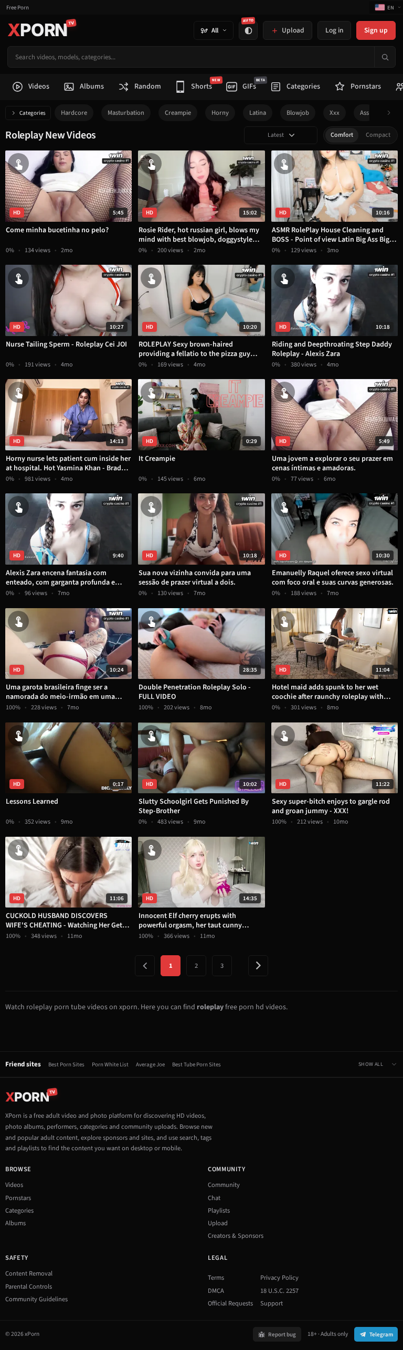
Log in (334, 30)
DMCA (216, 1290)
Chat (214, 1198)
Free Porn (17, 7)
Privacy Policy (279, 1277)
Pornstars (18, 1198)
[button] (391, 113)
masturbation (126, 112)
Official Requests (230, 1303)
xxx (335, 112)
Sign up (376, 30)
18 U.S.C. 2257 (279, 1290)
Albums (15, 1223)
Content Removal (28, 1273)
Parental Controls (28, 1286)
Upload (218, 1223)
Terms (216, 1277)
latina (257, 112)
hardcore (74, 112)
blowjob (298, 112)
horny (220, 112)
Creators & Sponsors (235, 1235)
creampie (178, 112)
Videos (14, 1185)
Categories (32, 113)
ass (364, 112)
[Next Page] (258, 965)
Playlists (219, 1210)
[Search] (384, 57)
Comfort (342, 135)
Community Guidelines (36, 1299)
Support (271, 1303)
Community (224, 1185)
